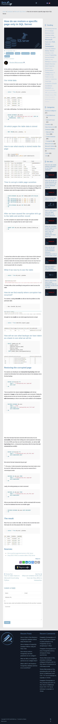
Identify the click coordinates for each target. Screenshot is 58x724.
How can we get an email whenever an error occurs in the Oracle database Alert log (51, 184)
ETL (49, 59)
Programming (52, 55)
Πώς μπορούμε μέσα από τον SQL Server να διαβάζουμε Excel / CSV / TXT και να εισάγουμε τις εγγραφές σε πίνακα (48, 673)
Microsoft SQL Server (20, 11)
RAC (49, 79)
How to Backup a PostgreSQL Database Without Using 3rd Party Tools (28, 646)
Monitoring (47, 99)
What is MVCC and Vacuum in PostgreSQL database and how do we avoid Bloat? (28, 666)
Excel (50, 90)
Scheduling (47, 35)
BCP (46, 30)
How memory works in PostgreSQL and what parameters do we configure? (28, 653)
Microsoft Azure (49, 143)
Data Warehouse (50, 115)
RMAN (46, 66)
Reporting (47, 57)
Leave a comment (10, 58)
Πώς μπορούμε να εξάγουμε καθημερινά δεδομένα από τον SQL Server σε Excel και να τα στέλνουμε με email (48, 662)
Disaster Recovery (25, 53)
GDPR (54, 37)
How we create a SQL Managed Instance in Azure (50, 268)
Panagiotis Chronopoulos (46, 648)
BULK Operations (53, 61)
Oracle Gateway (51, 97)
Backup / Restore (9, 53)
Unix (52, 59)
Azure (46, 90)
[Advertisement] (23, 244)
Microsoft (33, 53)
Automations (48, 53)
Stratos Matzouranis (16, 62)
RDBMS (48, 88)
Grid (50, 77)
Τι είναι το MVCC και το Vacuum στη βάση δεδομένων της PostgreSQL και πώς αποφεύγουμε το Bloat (48, 641)
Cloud (46, 81)
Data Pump (54, 28)
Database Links (48, 37)
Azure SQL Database (50, 48)
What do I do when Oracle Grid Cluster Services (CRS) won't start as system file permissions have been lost (51, 231)
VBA (53, 88)
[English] (49, 3)
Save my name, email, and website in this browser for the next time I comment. (23, 603)
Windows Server (48, 68)
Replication (48, 42)
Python (47, 77)
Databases (10, 11)
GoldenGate (54, 79)
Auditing (52, 35)
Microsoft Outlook (50, 146)
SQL (55, 95)
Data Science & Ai (50, 127)
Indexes (52, 95)
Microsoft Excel (50, 120)
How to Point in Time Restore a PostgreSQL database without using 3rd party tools (28, 639)
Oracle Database (50, 136)
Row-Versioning (48, 28)
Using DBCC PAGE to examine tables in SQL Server (21, 555)
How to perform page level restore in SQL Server (20, 553)
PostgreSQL (51, 66)
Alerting (47, 61)
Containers (48, 124)
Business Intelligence (50, 110)
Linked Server (50, 92)
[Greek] (47, 3)
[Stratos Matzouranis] (6, 64)
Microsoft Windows (50, 148)
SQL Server (7, 56)
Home (4, 11)
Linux (46, 97)
